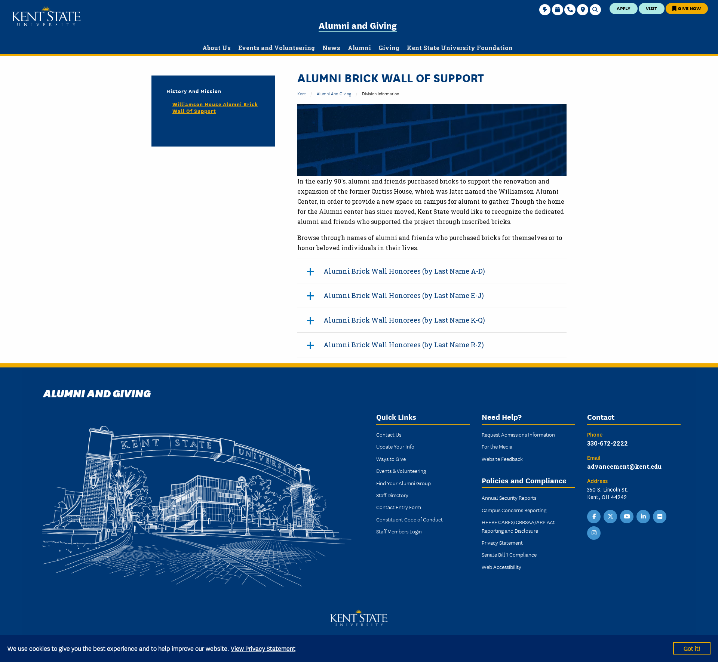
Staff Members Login (399, 531)
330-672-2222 (607, 443)
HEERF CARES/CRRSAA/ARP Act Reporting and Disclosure (518, 526)
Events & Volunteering (401, 471)
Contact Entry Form (398, 507)
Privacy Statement (502, 542)
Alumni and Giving (358, 24)
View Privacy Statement (263, 648)
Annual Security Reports (509, 497)
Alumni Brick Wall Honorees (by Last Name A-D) (404, 271)
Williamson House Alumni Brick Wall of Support (215, 107)
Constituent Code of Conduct (409, 519)
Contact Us (388, 434)
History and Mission (193, 90)
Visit (651, 8)
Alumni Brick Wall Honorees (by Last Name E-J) (403, 295)
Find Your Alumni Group (403, 483)
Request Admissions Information (518, 434)
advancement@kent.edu (624, 466)
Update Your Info (395, 446)
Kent (301, 93)
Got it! (692, 648)
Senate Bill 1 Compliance (509, 554)
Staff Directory (392, 495)
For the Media (497, 446)
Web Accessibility (501, 567)
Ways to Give (391, 459)
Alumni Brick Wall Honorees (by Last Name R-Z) (403, 344)
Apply (623, 8)
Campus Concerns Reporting (514, 510)
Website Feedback (502, 459)
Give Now (689, 8)
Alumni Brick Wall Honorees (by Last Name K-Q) (404, 319)
